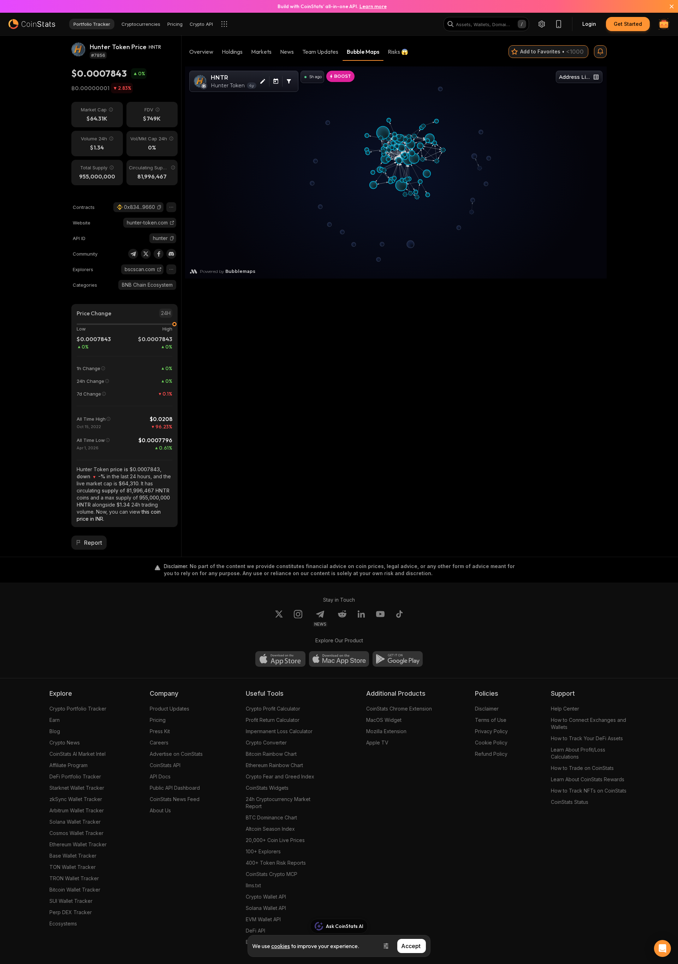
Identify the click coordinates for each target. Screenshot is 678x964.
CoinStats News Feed (175, 799)
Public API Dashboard (175, 788)
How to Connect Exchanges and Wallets (588, 723)
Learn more (373, 6)
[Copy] (159, 207)
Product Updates (169, 709)
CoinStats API (165, 765)
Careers (159, 743)
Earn (54, 720)
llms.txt (253, 885)
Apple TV (377, 743)
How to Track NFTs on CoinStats (588, 791)
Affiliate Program (68, 765)
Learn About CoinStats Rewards (587, 779)
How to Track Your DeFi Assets (587, 738)
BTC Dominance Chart (271, 817)
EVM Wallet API (263, 919)
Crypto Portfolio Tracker (77, 709)
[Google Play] (398, 659)
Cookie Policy (491, 743)
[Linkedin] (361, 618)
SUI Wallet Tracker (71, 901)
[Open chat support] (662, 948)
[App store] (280, 659)
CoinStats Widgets (267, 788)
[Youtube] (380, 618)
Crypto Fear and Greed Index (280, 776)
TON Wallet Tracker (72, 867)
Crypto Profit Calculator (273, 709)
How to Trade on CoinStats (582, 768)
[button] (159, 207)
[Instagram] (298, 618)
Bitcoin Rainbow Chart (271, 754)
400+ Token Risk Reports (276, 863)
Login (589, 24)
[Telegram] (133, 254)
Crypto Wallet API (266, 897)
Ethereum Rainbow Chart (274, 765)
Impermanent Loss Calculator (279, 731)
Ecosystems (63, 924)
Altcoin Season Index (270, 829)
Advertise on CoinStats (176, 754)
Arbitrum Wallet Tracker (76, 810)
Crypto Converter (266, 743)
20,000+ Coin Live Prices (275, 840)
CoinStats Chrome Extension (399, 709)
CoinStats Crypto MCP (271, 874)
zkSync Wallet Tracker (75, 799)
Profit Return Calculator (272, 720)
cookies (280, 946)
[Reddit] (342, 618)
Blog (54, 731)
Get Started (628, 24)
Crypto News (64, 743)
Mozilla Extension (386, 731)
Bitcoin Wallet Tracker (74, 890)
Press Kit (160, 731)
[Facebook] (158, 254)
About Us (160, 810)
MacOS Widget (384, 720)
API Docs (160, 776)
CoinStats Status (569, 802)
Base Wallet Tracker (72, 856)
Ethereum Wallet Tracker (78, 844)
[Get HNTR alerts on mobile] (600, 51)
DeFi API (255, 931)
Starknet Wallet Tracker (76, 788)
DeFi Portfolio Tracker (75, 776)
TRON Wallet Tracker (74, 878)
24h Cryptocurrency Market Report (278, 802)
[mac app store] (339, 659)
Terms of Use (490, 720)
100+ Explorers (263, 851)
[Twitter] (146, 254)
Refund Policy (491, 754)
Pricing (158, 720)
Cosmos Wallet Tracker (76, 833)
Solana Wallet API (266, 908)
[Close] (667, 6)
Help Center (565, 709)
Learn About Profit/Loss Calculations (578, 753)
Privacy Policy (491, 731)
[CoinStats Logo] (31, 24)
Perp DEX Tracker (70, 912)
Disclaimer (487, 709)
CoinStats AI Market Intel (77, 754)
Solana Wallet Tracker (75, 822)
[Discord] (171, 254)
